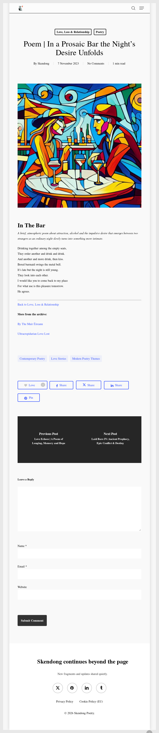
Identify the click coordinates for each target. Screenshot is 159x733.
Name (22, 546)
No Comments (95, 63)
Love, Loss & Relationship (73, 32)
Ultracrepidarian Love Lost (33, 334)
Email (22, 566)
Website (22, 587)
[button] (141, 8)
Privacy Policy (64, 701)
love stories (58, 358)
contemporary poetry (32, 358)
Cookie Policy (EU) (91, 701)
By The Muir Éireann (30, 324)
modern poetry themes (86, 358)
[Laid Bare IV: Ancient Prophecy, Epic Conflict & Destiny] (110, 439)
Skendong (43, 63)
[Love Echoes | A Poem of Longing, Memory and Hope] (49, 439)
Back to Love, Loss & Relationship (38, 304)
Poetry (100, 32)
